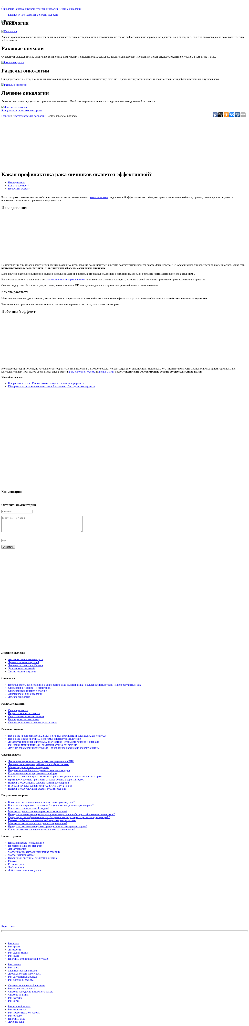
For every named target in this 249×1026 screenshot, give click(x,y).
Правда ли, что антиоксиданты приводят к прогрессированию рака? (47, 826)
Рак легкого (15, 1015)
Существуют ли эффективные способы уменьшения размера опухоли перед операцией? (59, 817)
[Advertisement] (103, 144)
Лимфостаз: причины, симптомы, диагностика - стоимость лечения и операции (54, 741)
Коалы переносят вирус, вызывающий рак (32, 773)
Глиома (12, 861)
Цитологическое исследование (26, 842)
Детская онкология (19, 696)
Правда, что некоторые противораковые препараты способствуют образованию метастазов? (61, 814)
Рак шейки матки (18, 952)
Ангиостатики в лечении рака (25, 659)
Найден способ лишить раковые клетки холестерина (38, 782)
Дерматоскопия (17, 848)
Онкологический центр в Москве (27, 690)
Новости (53, 14)
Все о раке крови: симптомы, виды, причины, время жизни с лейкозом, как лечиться (57, 735)
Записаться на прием (30, 110)
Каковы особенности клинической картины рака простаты (42, 820)
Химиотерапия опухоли (22, 671)
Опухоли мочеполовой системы (26, 985)
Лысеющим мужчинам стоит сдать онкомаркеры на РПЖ (41, 761)
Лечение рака (16, 1021)
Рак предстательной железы (24, 1012)
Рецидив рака (16, 864)
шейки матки (106, 371)
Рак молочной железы (21, 979)
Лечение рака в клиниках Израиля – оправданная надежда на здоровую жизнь (53, 747)
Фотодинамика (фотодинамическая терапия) (34, 851)
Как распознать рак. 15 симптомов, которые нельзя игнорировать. (46, 383)
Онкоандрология (18, 710)
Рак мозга (13, 943)
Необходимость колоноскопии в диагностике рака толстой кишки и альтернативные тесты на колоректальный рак (74, 684)
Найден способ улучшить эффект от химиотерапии (37, 788)
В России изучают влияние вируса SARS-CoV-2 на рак (40, 785)
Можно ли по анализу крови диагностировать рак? (37, 823)
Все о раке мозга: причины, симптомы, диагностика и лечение (44, 738)
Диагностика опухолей (21, 668)
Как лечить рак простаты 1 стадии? (28, 808)
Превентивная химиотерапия (25, 845)
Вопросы (42, 14)
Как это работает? (18, 185)
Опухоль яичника (18, 994)
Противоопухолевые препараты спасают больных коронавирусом (46, 779)
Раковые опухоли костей (22, 988)
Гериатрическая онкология (23, 719)
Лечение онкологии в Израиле (25, 665)
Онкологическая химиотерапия (26, 716)
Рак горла (13, 967)
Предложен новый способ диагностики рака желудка (39, 770)
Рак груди (13, 1000)
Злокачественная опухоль (22, 970)
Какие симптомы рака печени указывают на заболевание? (41, 829)
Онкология (7, 8)
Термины (30, 14)
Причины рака (16, 1018)
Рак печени (14, 964)
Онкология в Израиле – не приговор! (29, 687)
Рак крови (14, 946)
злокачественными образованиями (65, 279)
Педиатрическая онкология (24, 713)
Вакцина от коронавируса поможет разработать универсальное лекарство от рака (55, 776)
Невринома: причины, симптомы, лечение (32, 857)
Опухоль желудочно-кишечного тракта (30, 991)
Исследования (16, 182)
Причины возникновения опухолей (28, 958)
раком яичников (98, 197)
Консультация (9, 110)
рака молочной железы (82, 371)
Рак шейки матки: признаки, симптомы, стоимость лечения (42, 744)
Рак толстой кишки (19, 1006)
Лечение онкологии (70, 8)
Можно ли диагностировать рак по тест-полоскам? (37, 811)
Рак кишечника (17, 1009)
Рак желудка (15, 997)
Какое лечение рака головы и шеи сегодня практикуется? (41, 802)
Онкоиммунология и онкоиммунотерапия (32, 722)
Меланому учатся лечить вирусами (28, 767)
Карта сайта (8, 926)
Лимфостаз (14, 949)
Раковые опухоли (25, 8)
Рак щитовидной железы (22, 976)
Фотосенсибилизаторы (21, 854)
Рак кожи (13, 955)
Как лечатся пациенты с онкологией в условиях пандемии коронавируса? (51, 805)
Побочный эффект (18, 188)
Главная (12, 14)
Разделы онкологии (46, 8)
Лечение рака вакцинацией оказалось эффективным (38, 764)
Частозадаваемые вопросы (28, 115)
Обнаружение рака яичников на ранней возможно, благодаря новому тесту (51, 386)
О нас (21, 14)
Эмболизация (16, 867)
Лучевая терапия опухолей (23, 662)
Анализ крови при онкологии (25, 693)
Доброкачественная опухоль (24, 870)
